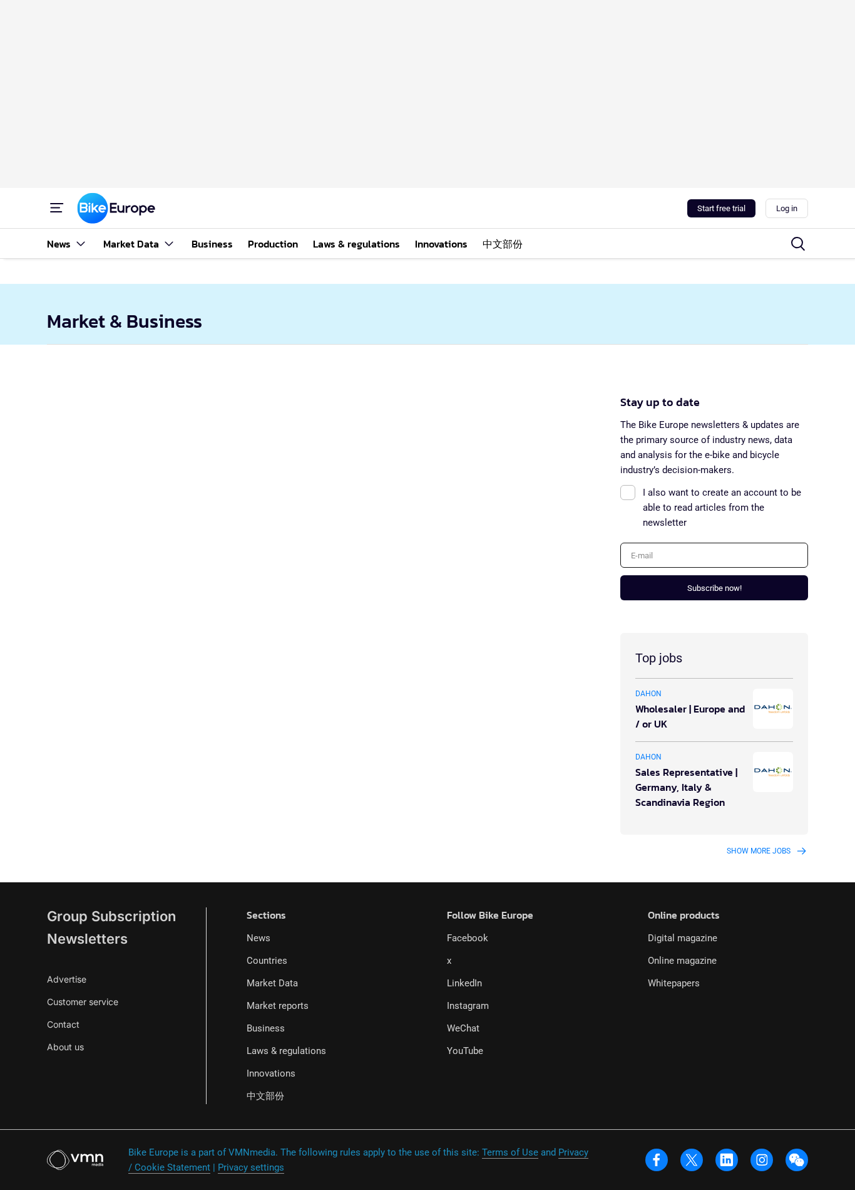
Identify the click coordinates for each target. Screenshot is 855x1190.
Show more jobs (759, 851)
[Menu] (57, 208)
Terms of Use (510, 1152)
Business (266, 1028)
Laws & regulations (286, 1051)
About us (65, 1046)
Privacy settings (251, 1167)
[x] (691, 1160)
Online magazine (682, 960)
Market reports (278, 1005)
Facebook (467, 938)
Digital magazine (682, 938)
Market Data (272, 983)
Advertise (66, 979)
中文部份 (265, 1096)
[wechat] (797, 1160)
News (258, 938)
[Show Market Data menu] (169, 243)
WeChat (463, 1028)
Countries (267, 960)
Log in (786, 208)
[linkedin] (726, 1160)
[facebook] (656, 1160)
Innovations (271, 1073)
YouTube (465, 1051)
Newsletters (87, 939)
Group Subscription (111, 916)
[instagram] (761, 1160)
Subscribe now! (714, 588)
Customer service (82, 1001)
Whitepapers (674, 983)
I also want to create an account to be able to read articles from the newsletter (722, 507)
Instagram (468, 1005)
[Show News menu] (80, 243)
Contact (63, 1024)
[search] (798, 243)
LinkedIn (464, 983)
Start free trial (721, 208)
